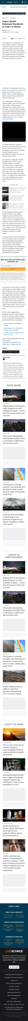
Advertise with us (14, 992)
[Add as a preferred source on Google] (14, 967)
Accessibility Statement (14, 974)
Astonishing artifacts (19, 917)
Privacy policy (14, 986)
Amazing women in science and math (20, 925)
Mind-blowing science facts (19, 943)
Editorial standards (14, 1001)
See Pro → (16, 2)
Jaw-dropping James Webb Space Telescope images (8, 926)
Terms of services (18, 273)
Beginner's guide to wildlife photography (19, 940)
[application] (14, 130)
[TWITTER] (4, 359)
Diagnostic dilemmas (8, 917)
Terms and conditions (14, 983)
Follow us (15, 38)
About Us (14, 980)
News (17, 32)
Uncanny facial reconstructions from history (19, 930)
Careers (14, 998)
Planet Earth (5, 18)
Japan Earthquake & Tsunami (11, 351)
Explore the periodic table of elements (8, 930)
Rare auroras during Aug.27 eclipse (18, 6)
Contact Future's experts (14, 977)
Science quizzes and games (8, 940)
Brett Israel (7, 30)
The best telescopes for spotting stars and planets (8, 944)
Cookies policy (14, 989)
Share (6, 38)
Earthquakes (13, 18)
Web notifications (14, 995)
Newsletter (23, 38)
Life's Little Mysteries (8, 915)
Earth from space (19, 915)
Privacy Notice (19, 274)
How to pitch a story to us (14, 1004)
